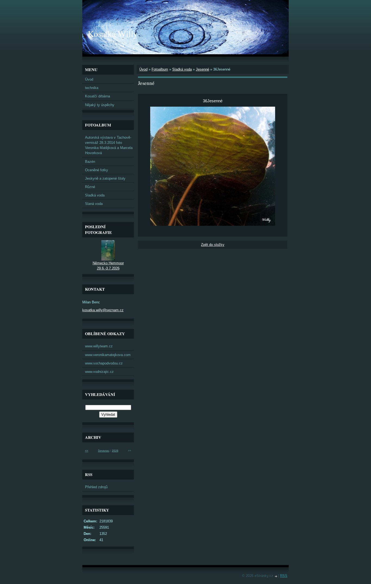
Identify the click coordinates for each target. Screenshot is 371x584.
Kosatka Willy (112, 33)
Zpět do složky (212, 245)
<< (86, 450)
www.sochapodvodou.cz (104, 363)
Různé (90, 187)
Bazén (90, 162)
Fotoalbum (160, 69)
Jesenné (202, 69)
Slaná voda (94, 204)
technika (91, 88)
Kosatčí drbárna (97, 96)
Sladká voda (182, 69)
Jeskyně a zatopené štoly (105, 178)
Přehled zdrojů (96, 487)
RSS (283, 576)
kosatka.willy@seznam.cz (103, 310)
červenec (103, 450)
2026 (115, 450)
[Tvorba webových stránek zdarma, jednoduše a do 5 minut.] (276, 576)
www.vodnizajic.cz (99, 372)
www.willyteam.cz (99, 346)
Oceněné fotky (96, 170)
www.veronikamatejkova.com (108, 355)
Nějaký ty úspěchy (99, 105)
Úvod (143, 69)
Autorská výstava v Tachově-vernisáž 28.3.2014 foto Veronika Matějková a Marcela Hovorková (109, 145)
